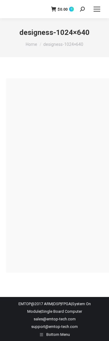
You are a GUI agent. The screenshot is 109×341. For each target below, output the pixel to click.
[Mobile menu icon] (97, 9)
